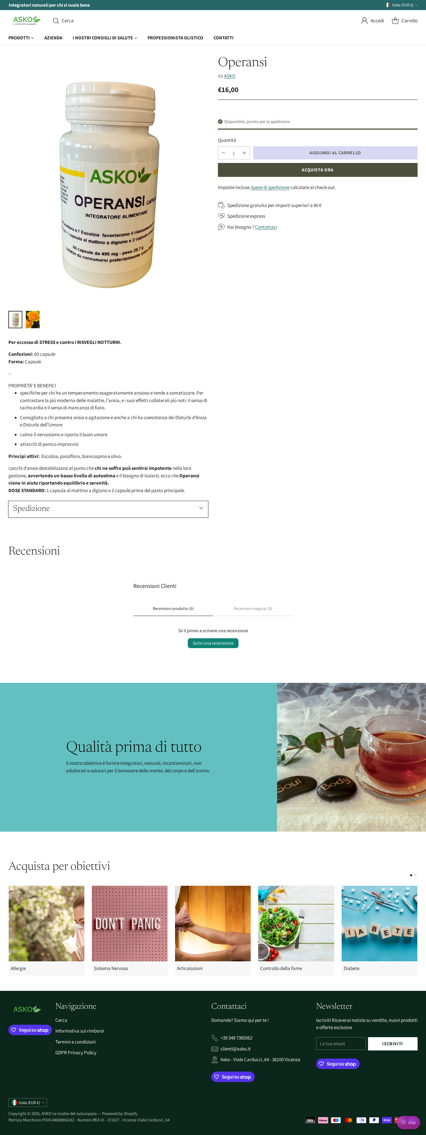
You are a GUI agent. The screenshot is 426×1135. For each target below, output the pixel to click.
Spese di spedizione (270, 187)
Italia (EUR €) (403, 5)
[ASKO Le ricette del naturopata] (25, 21)
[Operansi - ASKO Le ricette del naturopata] (108, 180)
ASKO (229, 75)
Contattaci (266, 226)
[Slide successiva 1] (411, 875)
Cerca (61, 1020)
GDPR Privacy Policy (76, 1052)
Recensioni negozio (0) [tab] (253, 608)
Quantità (227, 140)
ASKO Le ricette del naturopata (69, 1113)
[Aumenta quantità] (244, 152)
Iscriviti (392, 1044)
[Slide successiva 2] (415, 875)
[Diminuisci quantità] (223, 152)
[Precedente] (10, 930)
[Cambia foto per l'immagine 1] (15, 319)
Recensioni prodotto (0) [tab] (173, 608)
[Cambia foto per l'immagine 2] (33, 319)
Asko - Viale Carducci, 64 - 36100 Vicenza (260, 1059)
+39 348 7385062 (236, 1038)
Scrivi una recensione (213, 643)
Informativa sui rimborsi (79, 1031)
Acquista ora (318, 169)
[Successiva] (415, 930)
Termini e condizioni (75, 1042)
